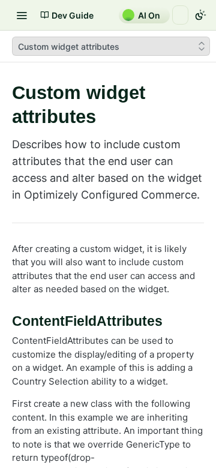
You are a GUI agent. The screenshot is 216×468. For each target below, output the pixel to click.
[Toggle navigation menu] (21, 15)
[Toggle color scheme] (200, 15)
